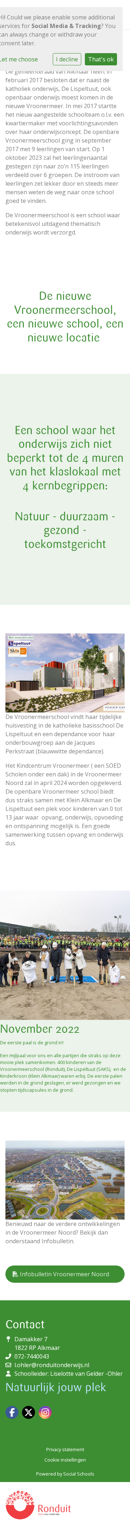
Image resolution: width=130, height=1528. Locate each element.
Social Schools (78, 1474)
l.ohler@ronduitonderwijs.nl (51, 1365)
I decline (67, 59)
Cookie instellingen (65, 1460)
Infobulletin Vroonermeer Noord (63, 1274)
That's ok (101, 59)
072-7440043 (31, 1356)
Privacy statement (65, 1449)
